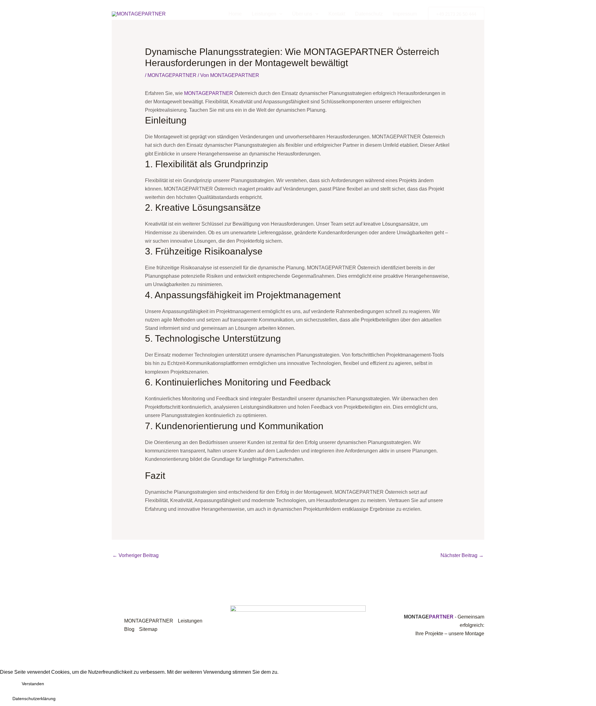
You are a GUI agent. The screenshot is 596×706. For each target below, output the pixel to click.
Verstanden (33, 683)
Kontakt (336, 13)
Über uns (302, 13)
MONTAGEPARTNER (171, 75)
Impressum (405, 13)
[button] (456, 14)
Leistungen (264, 13)
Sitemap (148, 629)
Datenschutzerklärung (34, 698)
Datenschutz (369, 13)
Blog (129, 629)
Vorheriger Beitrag (135, 555)
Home (235, 13)
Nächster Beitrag (462, 555)
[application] (279, 14)
